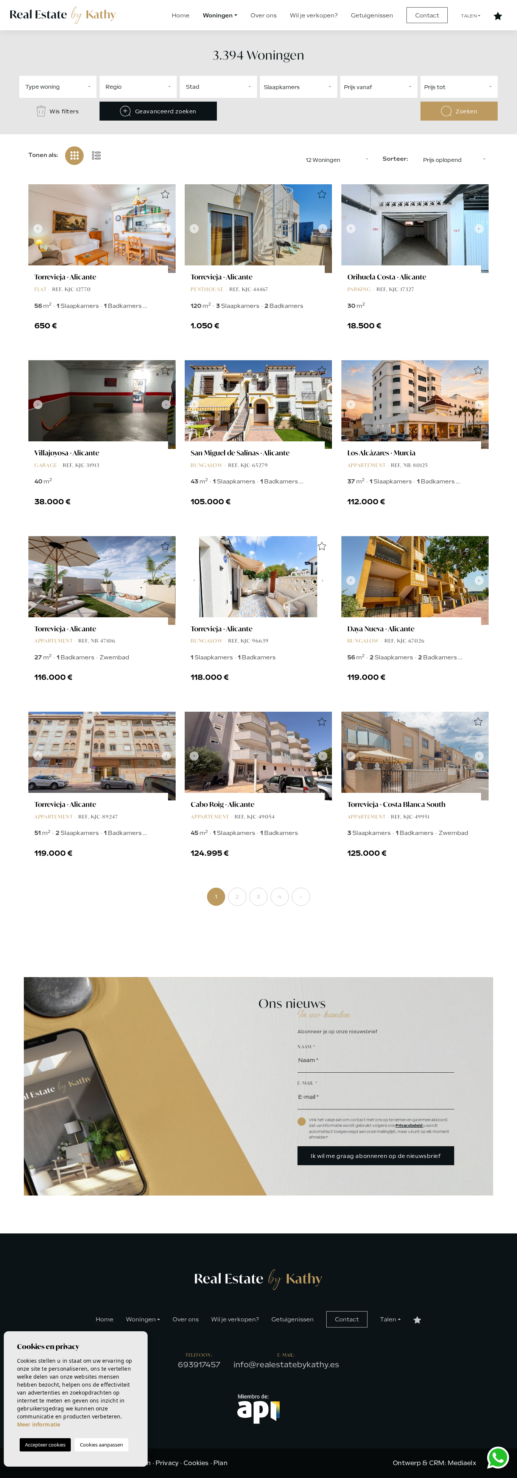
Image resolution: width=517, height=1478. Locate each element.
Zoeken (466, 111)
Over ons (264, 15)
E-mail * (307, 1083)
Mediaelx (462, 1463)
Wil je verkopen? (314, 15)
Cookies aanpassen (101, 1444)
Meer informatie (38, 1424)
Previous (36, 228)
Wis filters (63, 111)
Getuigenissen (372, 15)
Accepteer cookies (45, 1444)
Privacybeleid (409, 1125)
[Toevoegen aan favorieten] (165, 195)
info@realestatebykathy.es (286, 1364)
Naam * (306, 1047)
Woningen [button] (218, 15)
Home (181, 15)
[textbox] (81, 86)
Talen (469, 16)
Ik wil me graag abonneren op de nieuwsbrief (376, 1156)
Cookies (196, 1463)
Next (168, 228)
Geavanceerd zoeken (165, 111)
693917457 (199, 1364)
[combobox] (58, 87)
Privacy (167, 1463)
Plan (220, 1463)
